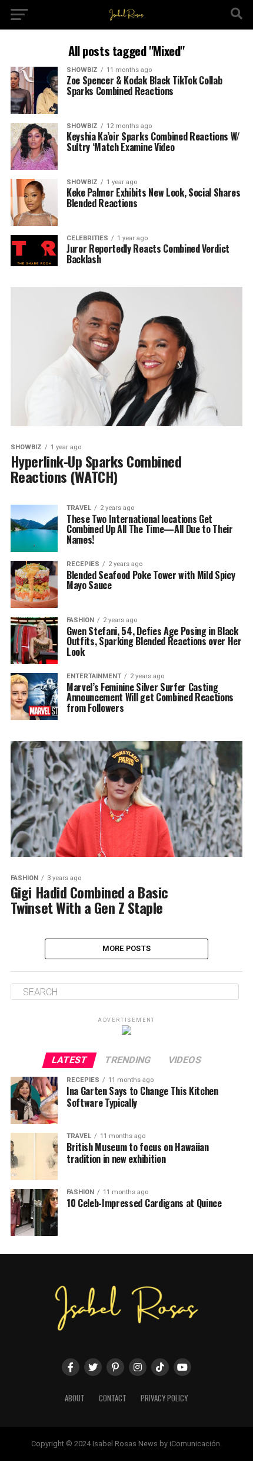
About (75, 1398)
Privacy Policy (164, 1398)
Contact (112, 1398)
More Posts (126, 948)
